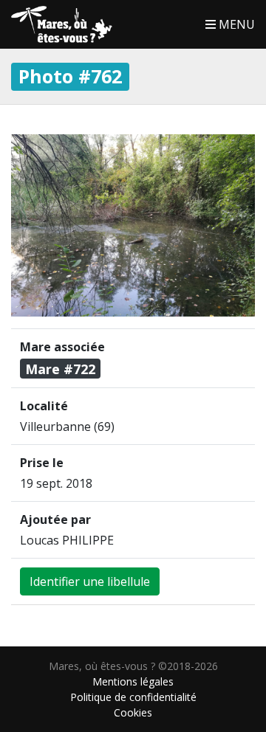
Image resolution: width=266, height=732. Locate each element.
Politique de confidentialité (133, 697)
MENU (235, 24)
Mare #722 (60, 369)
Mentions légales (133, 681)
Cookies (133, 712)
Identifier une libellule (90, 581)
